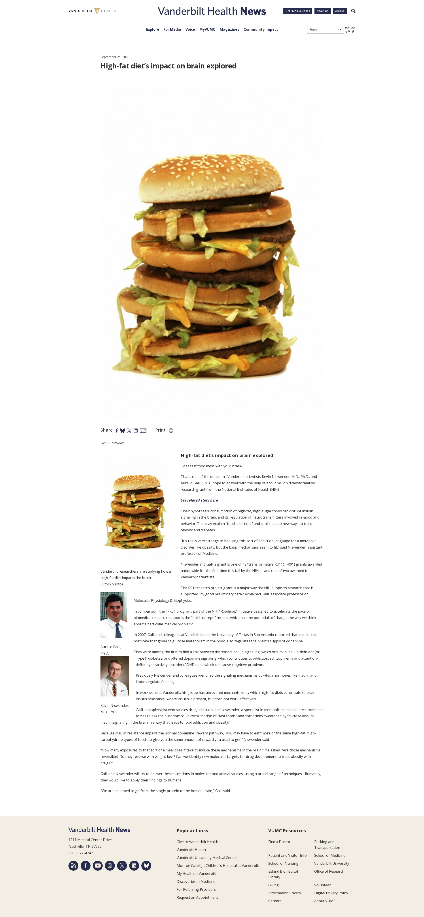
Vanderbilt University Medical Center (207, 857)
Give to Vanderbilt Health (197, 841)
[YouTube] (98, 866)
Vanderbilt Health (191, 849)
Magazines (229, 29)
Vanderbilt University (331, 863)
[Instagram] (110, 866)
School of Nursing (283, 863)
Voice (190, 29)
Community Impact (261, 29)
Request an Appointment (197, 897)
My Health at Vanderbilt (196, 873)
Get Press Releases (298, 11)
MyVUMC (207, 29)
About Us (323, 11)
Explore (152, 29)
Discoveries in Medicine (196, 881)
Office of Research (329, 871)
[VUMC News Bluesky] (146, 866)
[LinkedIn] (134, 866)
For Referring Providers (196, 889)
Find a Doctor (279, 841)
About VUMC (325, 900)
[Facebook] (86, 866)
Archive (339, 11)
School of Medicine (329, 855)
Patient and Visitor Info (287, 855)
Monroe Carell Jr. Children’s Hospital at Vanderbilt (218, 865)
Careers (274, 900)
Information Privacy (284, 893)
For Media (172, 29)
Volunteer (322, 885)
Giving (273, 885)
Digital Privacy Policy (331, 893)
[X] (122, 866)
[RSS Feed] (73, 866)
